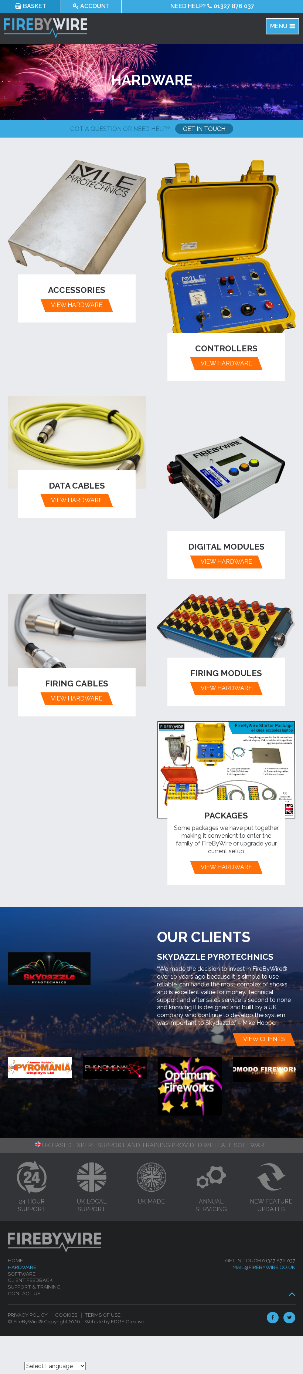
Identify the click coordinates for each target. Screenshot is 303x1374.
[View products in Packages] (226, 769)
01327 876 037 (212, 6)
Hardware (22, 1267)
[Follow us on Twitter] (287, 1317)
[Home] (98, 28)
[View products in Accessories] (77, 226)
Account (94, 6)
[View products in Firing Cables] (77, 640)
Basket (33, 6)
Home (15, 1260)
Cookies (66, 1315)
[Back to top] (291, 1294)
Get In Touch (204, 128)
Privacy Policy (28, 1315)
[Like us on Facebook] (271, 1317)
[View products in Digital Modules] (226, 473)
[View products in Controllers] (226, 255)
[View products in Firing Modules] (226, 635)
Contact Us (24, 1293)
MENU (278, 26)
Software (21, 1274)
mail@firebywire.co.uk (263, 1267)
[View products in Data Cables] (77, 442)
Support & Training (34, 1287)
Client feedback (30, 1280)
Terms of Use (102, 1315)
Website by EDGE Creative (114, 1321)
